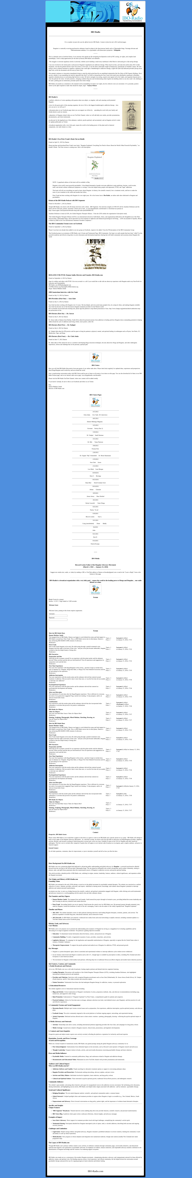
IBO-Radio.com (61, 6)
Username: (52, 614)
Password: (52, 617)
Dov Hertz (120, 73)
